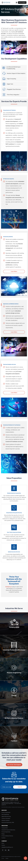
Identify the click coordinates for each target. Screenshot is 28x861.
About (3, 843)
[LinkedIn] (6, 850)
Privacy (3, 858)
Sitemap (7, 858)
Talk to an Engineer (22, 2)
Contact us (8, 586)
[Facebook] (3, 850)
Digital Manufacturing (6, 816)
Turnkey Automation (6, 818)
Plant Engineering (5, 814)
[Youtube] (9, 850)
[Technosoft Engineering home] (6, 2)
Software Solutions (6, 820)
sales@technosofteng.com (7, 847)
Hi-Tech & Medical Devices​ (7, 835)
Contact (3, 845)
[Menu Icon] (16, 2)
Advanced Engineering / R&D (8, 822)
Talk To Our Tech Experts (14, 764)
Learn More (14, 271)
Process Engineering (6, 831)
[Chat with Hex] (25, 858)
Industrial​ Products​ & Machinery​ (8, 829)
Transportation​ (5, 827)
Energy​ (3, 833)
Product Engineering (6, 812)
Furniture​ (3, 837)
